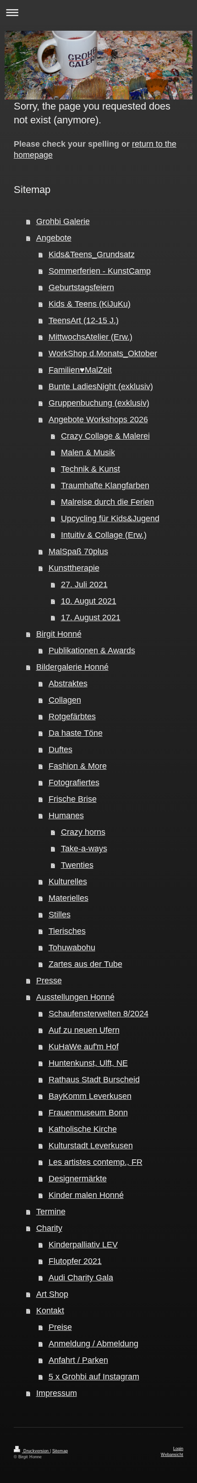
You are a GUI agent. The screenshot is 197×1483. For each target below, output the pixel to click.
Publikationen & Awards (92, 650)
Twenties (77, 865)
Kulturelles (68, 881)
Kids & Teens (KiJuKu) (90, 304)
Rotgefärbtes (72, 716)
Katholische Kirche (83, 1129)
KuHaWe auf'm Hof (84, 1046)
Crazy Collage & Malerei (105, 436)
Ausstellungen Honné (75, 997)
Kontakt (50, 1310)
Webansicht (172, 1454)
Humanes (66, 815)
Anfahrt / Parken (78, 1360)
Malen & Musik (88, 452)
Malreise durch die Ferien (107, 502)
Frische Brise (73, 799)
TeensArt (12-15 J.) (84, 320)
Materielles (68, 898)
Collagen (65, 700)
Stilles (60, 914)
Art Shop (52, 1294)
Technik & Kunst (90, 469)
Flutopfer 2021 (75, 1261)
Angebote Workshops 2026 (98, 419)
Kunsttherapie (74, 568)
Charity (49, 1228)
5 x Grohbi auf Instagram (94, 1376)
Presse (49, 980)
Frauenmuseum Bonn (88, 1112)
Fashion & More (78, 766)
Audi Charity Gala (81, 1277)
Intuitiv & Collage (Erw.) (104, 535)
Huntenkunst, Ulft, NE (88, 1063)
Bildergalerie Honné (72, 667)
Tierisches (67, 931)
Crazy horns (83, 832)
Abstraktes (68, 683)
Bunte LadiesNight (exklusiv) (101, 386)
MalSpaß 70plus (78, 551)
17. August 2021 (90, 617)
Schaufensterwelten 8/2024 (98, 1013)
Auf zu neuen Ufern (84, 1030)
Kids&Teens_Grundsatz (92, 254)
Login (178, 1448)
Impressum (56, 1393)
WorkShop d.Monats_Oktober (103, 353)
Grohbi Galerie (63, 221)
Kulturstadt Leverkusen (91, 1145)
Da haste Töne (76, 733)
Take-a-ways (84, 848)
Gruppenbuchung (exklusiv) (99, 403)
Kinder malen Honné (86, 1195)
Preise (60, 1327)
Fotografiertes (74, 782)
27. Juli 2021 (84, 584)
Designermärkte (78, 1178)
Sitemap (60, 1451)
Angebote (53, 238)
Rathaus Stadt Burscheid (94, 1079)
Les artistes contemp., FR (95, 1162)
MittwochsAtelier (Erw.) (90, 337)
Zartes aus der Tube (85, 964)
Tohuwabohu (72, 947)
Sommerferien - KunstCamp (100, 271)
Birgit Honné (59, 634)
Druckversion (36, 1451)
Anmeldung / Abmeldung (93, 1343)
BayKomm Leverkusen (90, 1096)
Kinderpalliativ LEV (83, 1244)
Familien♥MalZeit (80, 370)
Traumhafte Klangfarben (105, 485)
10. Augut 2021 (88, 601)
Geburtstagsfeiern (81, 287)
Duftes (60, 749)
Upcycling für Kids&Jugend (110, 518)
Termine (51, 1211)
